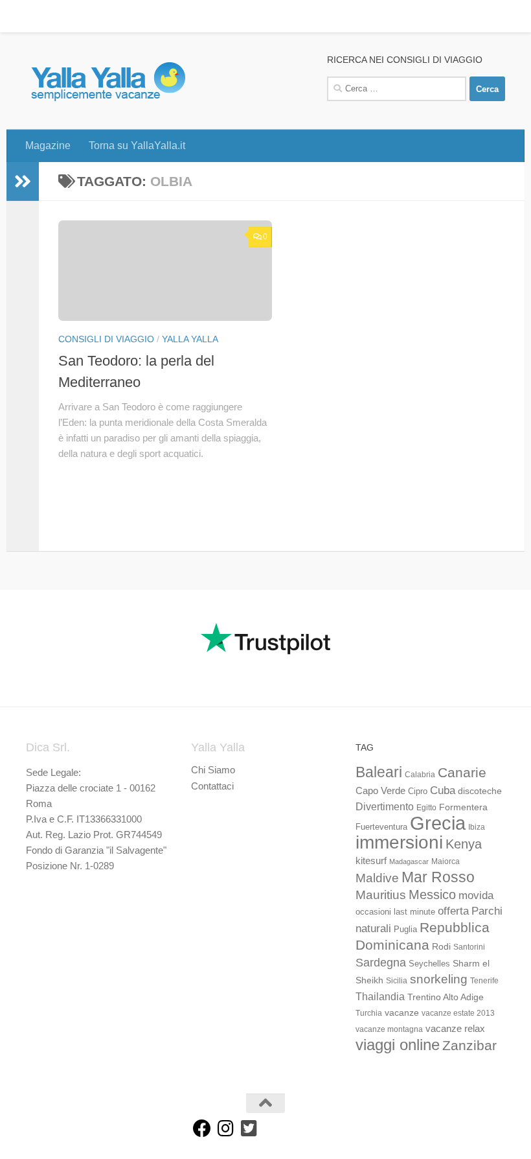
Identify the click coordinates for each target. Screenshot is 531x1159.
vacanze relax (455, 1029)
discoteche (480, 791)
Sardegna (381, 962)
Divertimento (385, 806)
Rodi (441, 946)
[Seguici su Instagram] (225, 1128)
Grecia (438, 823)
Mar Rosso (438, 877)
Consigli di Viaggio (106, 339)
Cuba (442, 790)
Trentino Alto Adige (445, 997)
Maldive (377, 878)
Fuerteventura (381, 827)
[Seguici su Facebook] (202, 1128)
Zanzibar (469, 1045)
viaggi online (398, 1044)
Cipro (417, 791)
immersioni (399, 842)
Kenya (464, 844)
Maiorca (445, 861)
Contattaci (212, 785)
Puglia (405, 929)
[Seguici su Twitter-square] (249, 1128)
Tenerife (484, 981)
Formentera (463, 807)
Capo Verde (380, 790)
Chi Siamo (213, 769)
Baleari (379, 772)
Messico (432, 894)
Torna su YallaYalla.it (127, 15)
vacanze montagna (389, 1029)
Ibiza (476, 827)
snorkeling (439, 979)
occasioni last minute (395, 912)
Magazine (38, 15)
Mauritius (381, 895)
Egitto (426, 808)
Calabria (420, 774)
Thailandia (380, 996)
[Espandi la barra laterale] (22, 181)
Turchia (369, 1013)
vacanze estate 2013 (458, 1013)
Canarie (462, 772)
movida (475, 895)
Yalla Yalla (190, 339)
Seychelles (429, 963)
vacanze (402, 1012)
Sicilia (396, 980)
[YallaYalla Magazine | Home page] (108, 81)
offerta (453, 911)
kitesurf (371, 860)
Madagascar (409, 861)
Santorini (469, 947)
